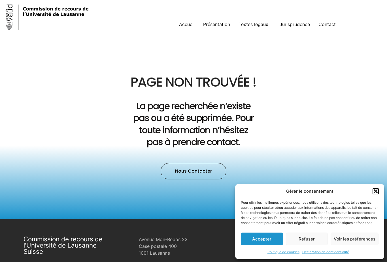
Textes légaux (253, 24)
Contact (327, 24)
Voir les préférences (354, 239)
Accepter (261, 239)
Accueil (187, 24)
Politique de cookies (283, 252)
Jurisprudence (295, 24)
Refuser (307, 239)
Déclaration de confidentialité (325, 252)
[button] (376, 191)
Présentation (216, 24)
